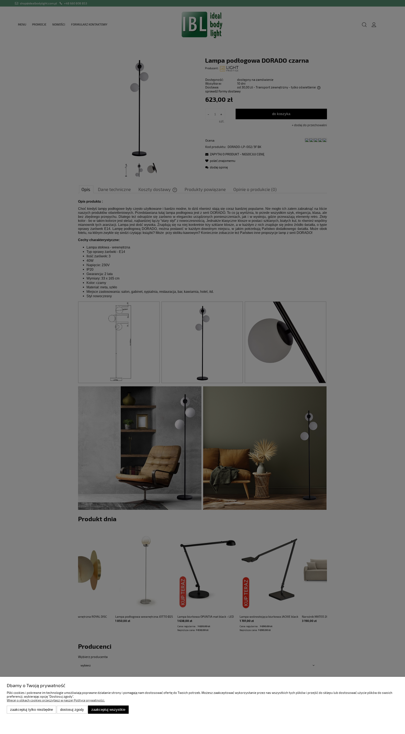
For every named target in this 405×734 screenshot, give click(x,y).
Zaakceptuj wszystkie (108, 709)
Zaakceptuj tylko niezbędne (31, 709)
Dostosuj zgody (72, 709)
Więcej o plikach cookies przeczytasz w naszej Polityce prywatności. (56, 700)
